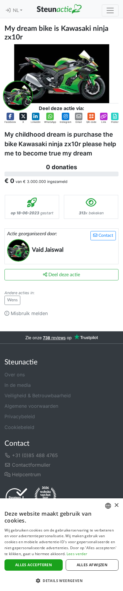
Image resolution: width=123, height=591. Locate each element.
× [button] (116, 505)
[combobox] (108, 506)
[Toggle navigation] (110, 10)
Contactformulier (30, 465)
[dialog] (61, 544)
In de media (17, 385)
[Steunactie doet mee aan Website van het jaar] (45, 496)
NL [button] (16, 10)
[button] (10, 118)
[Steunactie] (59, 9)
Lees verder (77, 553)
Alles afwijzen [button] (92, 564)
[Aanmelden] (8, 10)
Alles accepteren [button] (33, 564)
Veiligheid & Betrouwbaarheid (37, 395)
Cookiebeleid (19, 427)
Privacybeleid (19, 416)
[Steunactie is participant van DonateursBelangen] (16, 497)
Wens (12, 300)
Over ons (14, 375)
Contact (105, 235)
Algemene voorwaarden (31, 406)
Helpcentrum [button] (25, 474)
